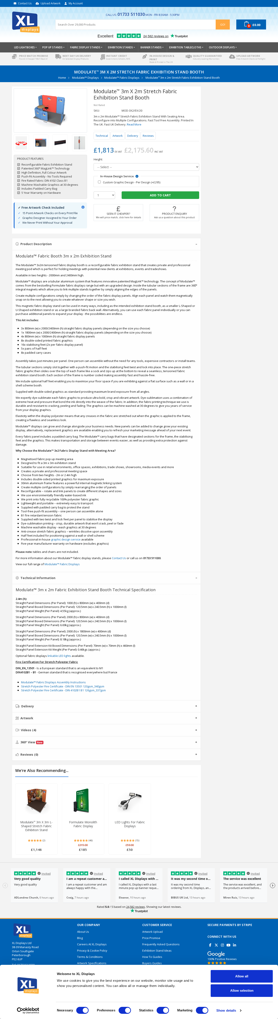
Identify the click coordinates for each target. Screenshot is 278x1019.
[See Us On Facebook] (210, 943)
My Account (76, 3)
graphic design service (66, 539)
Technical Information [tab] (37, 578)
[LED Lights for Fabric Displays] (129, 800)
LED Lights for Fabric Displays (130, 824)
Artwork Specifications (91, 963)
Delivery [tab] (27, 706)
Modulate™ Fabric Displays (121, 78)
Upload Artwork (50, 3)
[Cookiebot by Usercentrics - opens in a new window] (28, 1010)
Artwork (118, 136)
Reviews (148, 136)
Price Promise (151, 938)
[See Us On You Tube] (228, 943)
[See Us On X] (216, 943)
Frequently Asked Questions (161, 944)
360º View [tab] (31, 742)
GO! (222, 24)
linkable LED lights (59, 656)
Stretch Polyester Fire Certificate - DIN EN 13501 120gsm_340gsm (62, 686)
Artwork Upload (152, 932)
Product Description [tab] (36, 244)
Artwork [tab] (26, 718)
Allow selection (241, 990)
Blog (80, 938)
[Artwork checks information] (82, 207)
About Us (83, 932)
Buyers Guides (152, 963)
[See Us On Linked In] (234, 943)
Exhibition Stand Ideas (157, 950)
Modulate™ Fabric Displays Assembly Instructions (53, 682)
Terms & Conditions (90, 957)
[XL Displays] (30, 22)
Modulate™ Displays (85, 78)
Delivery (132, 136)
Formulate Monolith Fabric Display (83, 824)
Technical (102, 136)
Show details (226, 1010)
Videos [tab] (28, 730)
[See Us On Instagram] (222, 943)
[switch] (125, 1010)
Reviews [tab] (29, 754)
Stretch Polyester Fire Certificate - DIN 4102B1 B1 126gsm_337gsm (63, 690)
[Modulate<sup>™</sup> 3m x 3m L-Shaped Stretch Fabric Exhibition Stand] (36, 800)
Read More (134, 124)
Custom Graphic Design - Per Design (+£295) (131, 182)
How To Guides (152, 957)
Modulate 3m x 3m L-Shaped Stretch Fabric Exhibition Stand (36, 826)
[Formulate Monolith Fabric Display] (83, 800)
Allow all (241, 976)
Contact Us (24, 3)
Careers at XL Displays (92, 944)
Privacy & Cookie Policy (92, 950)
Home (62, 78)
